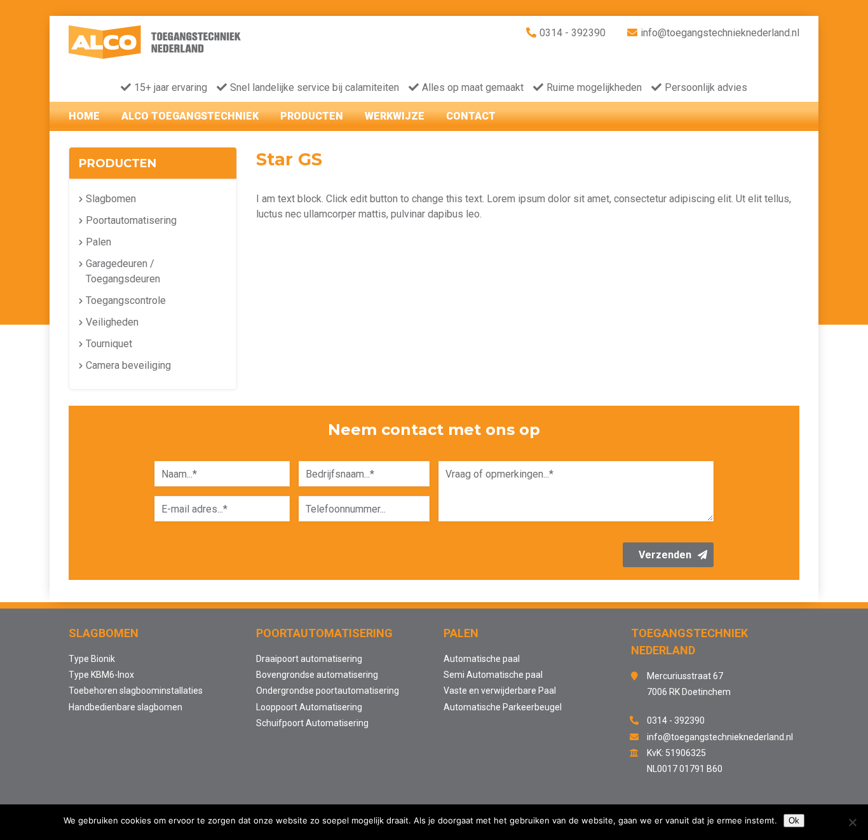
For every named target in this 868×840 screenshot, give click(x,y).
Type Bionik (92, 659)
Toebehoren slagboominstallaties (136, 690)
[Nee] (852, 822)
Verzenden (665, 555)
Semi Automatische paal (493, 675)
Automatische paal (482, 659)
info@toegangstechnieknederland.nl (720, 33)
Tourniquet (109, 344)
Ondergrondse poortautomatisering (327, 690)
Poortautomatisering (131, 220)
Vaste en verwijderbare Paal (500, 690)
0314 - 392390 (572, 33)
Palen (98, 242)
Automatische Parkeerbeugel (503, 707)
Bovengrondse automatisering (317, 675)
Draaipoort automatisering (309, 659)
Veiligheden (112, 322)
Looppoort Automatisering (309, 707)
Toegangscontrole (126, 300)
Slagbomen (111, 199)
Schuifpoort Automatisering (312, 723)
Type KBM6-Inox (101, 675)
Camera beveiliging (128, 365)
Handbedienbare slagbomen (125, 707)
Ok (794, 820)
